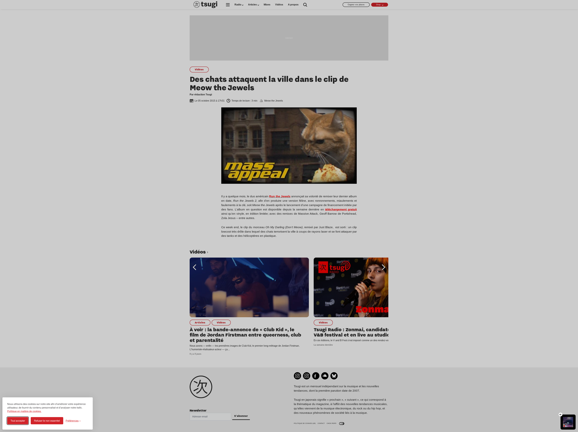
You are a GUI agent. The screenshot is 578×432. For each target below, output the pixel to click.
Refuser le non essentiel (47, 420)
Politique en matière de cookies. (24, 411)
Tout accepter (18, 420)
